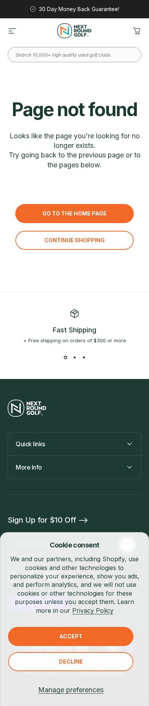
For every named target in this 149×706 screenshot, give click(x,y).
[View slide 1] (65, 357)
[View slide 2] (74, 357)
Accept (71, 636)
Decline (71, 661)
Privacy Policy (92, 610)
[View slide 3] (83, 357)
